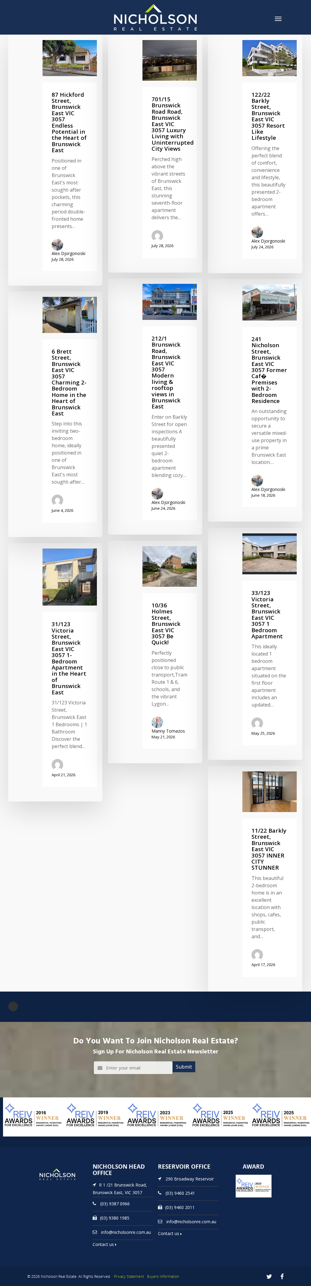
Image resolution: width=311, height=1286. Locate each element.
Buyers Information (163, 1276)
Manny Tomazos (168, 731)
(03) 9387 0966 (115, 1204)
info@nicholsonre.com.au (126, 1232)
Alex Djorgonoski (68, 253)
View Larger (16, 1136)
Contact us (104, 1244)
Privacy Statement (129, 1276)
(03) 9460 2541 (180, 1193)
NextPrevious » (13, 1006)
